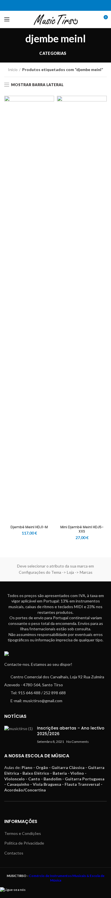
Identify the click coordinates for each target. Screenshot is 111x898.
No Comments (77, 741)
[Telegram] (59, 5)
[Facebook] (52, 5)
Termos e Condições (22, 833)
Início (13, 69)
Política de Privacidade (24, 843)
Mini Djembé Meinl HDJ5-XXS (82, 529)
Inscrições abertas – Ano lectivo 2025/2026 (70, 731)
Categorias (52, 53)
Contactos (13, 853)
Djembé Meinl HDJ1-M (29, 527)
